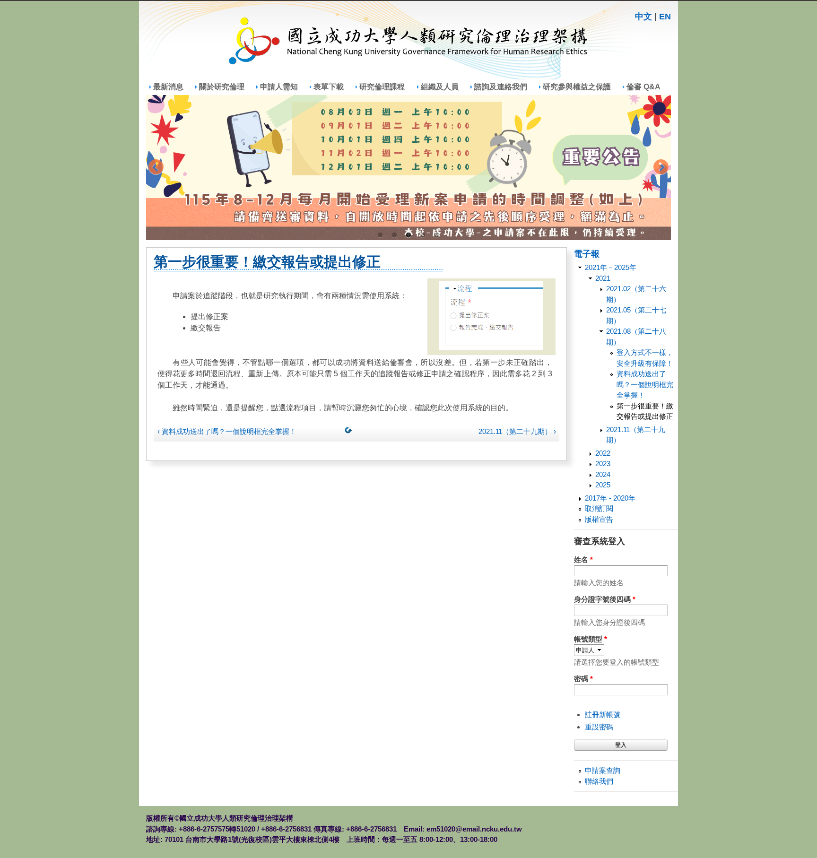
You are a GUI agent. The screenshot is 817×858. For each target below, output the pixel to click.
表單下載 (328, 87)
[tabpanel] (408, 167)
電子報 (587, 253)
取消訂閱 (599, 508)
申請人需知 (279, 87)
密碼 (583, 679)
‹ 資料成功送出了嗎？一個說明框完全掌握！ (226, 431)
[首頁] (408, 42)
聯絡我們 (599, 781)
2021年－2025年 (610, 267)
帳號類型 (590, 639)
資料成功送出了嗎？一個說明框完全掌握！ (645, 384)
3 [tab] (408, 235)
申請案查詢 (602, 770)
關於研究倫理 (221, 87)
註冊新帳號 (602, 715)
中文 (643, 16)
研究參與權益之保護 (577, 87)
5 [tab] (437, 235)
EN (665, 16)
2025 (602, 485)
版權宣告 (599, 519)
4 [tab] (422, 235)
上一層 (350, 432)
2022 (602, 453)
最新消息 (168, 87)
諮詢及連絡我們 (500, 87)
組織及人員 (440, 87)
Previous (156, 168)
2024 (602, 474)
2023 (602, 463)
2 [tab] (394, 235)
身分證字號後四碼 (604, 599)
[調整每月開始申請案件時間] (408, 167)
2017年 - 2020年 (610, 498)
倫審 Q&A (643, 87)
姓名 (583, 559)
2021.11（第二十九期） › (517, 431)
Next (661, 168)
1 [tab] (380, 235)
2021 (602, 278)
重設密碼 (599, 727)
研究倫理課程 (382, 87)
